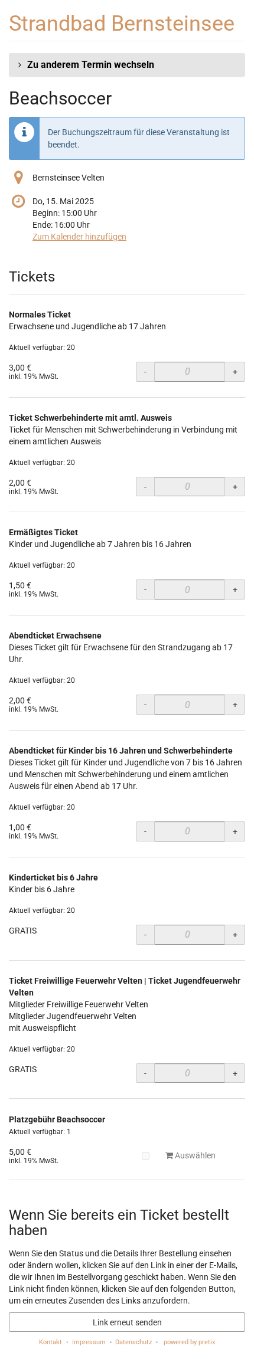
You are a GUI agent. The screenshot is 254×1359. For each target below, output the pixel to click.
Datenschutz (133, 1342)
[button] (127, 65)
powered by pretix (189, 1342)
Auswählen (194, 1155)
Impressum (89, 1342)
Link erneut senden (127, 1322)
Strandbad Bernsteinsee (122, 23)
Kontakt (50, 1342)
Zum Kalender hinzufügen (79, 236)
